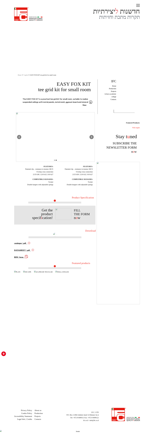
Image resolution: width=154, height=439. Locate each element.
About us (37, 410)
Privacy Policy (26, 410)
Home (19, 75)
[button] (19, 137)
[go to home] (28, 14)
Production (112, 88)
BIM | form (19, 257)
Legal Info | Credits (24, 419)
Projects (113, 91)
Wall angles (136, 128)
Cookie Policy (26, 413)
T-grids (25, 75)
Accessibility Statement (23, 416)
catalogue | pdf (20, 243)
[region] (77, 340)
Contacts (113, 99)
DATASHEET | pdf (22, 250)
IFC (113, 81)
